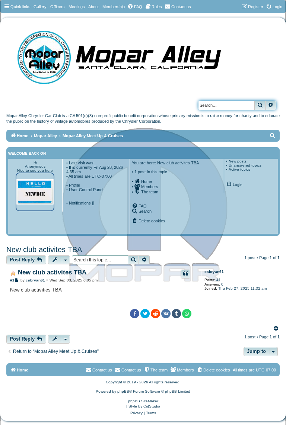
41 (218, 280)
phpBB (123, 391)
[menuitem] (134, 6)
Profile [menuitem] (74, 185)
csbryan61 (214, 272)
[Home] (126, 55)
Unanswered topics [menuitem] (245, 165)
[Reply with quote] (185, 274)
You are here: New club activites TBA (165, 163)
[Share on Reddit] (155, 313)
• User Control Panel (84, 189)
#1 (12, 280)
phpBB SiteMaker (143, 401)
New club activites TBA (44, 249)
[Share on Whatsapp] (186, 313)
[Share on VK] (166, 313)
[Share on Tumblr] (176, 313)
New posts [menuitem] (238, 161)
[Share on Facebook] (134, 313)
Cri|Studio (151, 406)
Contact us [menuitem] (131, 370)
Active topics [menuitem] (239, 169)
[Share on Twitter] (145, 313)
